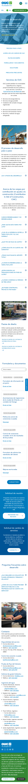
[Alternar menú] (26, 3)
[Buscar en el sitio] (20, 3)
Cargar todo (14, 482)
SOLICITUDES (14, 68)
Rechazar (21, 779)
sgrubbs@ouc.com (9, 723)
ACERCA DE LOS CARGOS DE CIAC (14, 53)
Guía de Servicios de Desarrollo (12, 92)
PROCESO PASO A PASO (13, 48)
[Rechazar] (26, 767)
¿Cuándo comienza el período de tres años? (12, 281)
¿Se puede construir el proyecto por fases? (9, 289)
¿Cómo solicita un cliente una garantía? (12, 249)
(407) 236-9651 (13, 648)
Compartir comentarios (26, 384)
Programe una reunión (13, 516)
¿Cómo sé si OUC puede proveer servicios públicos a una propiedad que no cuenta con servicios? (12, 588)
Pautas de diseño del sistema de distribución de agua (12, 347)
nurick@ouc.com (21, 695)
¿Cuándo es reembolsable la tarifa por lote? (11, 264)
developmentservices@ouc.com (12, 646)
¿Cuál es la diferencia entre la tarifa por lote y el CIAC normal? (12, 234)
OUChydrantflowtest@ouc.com (12, 668)
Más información (12, 775)
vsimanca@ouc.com (10, 704)
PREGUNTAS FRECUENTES (14, 73)
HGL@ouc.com (19, 676)
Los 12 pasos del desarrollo (11, 176)
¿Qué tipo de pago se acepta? (11, 242)
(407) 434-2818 (14, 706)
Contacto (13, 550)
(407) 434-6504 (14, 734)
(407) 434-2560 (14, 725)
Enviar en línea (7, 386)
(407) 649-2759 (13, 670)
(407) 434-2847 (14, 697)
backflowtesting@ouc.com (10, 660)
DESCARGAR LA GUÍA (8, 35)
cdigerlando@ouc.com (10, 689)
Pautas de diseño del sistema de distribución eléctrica (12, 340)
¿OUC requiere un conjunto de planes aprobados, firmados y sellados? (12, 577)
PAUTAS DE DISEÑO (14, 58)
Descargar (6, 422)
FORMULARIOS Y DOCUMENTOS (14, 63)
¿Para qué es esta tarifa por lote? (11, 226)
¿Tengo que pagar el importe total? (11, 256)
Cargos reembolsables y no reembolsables (11, 218)
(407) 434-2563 (14, 691)
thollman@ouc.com (9, 715)
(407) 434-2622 (13, 678)
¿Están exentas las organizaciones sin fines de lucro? (11, 272)
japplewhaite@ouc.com (11, 732)
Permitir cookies (8, 779)
